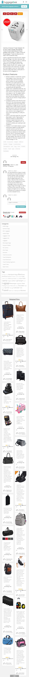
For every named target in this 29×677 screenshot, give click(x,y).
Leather (13, 281)
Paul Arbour (21, 509)
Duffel (9, 278)
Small (3, 287)
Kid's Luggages (6, 231)
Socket (5, 148)
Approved (6, 274)
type (13, 148)
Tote (20, 288)
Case (23, 276)
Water (13, 290)
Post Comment (21, 206)
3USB (4, 142)
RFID (14, 285)
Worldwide (6, 151)
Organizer (19, 283)
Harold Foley (9, 411)
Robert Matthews (23, 331)
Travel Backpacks (7, 257)
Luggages (5, 240)
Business (9, 276)
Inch (23, 278)
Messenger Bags (7, 243)
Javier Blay (21, 365)
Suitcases (5, 252)
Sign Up (24, 6)
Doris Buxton (22, 432)
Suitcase (16, 288)
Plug (15, 146)
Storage (11, 288)
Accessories (10, 142)
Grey (18, 278)
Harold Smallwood (10, 631)
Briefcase (4, 276)
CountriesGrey (17, 144)
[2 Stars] (13, 155)
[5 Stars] (16, 155)
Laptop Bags (6, 233)
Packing (4, 285)
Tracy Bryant (9, 451)
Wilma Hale (8, 663)
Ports (19, 146)
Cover (3, 278)
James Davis (21, 673)
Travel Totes (6, 264)
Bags (16, 274)
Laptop (4, 280)
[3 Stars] (14, 155)
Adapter (16, 142)
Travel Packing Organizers (9, 262)
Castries (5, 144)
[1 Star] (12, 155)
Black (20, 274)
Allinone (21, 142)
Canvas (13, 276)
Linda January (9, 559)
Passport (8, 285)
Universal (17, 148)
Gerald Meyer (9, 378)
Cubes (6, 278)
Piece (11, 285)
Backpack (11, 274)
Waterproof (17, 290)
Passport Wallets (7, 245)
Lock (25, 280)
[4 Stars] (15, 155)
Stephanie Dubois (10, 490)
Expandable (13, 278)
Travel (9, 148)
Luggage (6, 283)
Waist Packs (5, 266)
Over (12, 146)
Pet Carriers (5, 247)
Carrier (17, 276)
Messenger (13, 283)
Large (9, 281)
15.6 (3, 274)
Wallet (10, 290)
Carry (20, 276)
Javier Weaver (9, 339)
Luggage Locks (6, 235)
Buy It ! (20, 13)
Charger (10, 144)
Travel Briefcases (7, 259)
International (6, 146)
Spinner (6, 288)
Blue (23, 274)
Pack (23, 283)
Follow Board (22, 212)
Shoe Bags (5, 250)
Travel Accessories (8, 213)
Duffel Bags (5, 226)
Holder (20, 278)
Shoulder (21, 286)
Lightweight (19, 281)
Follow (23, 162)
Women (23, 290)
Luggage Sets (6, 238)
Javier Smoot (22, 553)
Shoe (17, 285)
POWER (23, 146)
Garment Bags (6, 228)
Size (26, 285)
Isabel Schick (22, 398)
